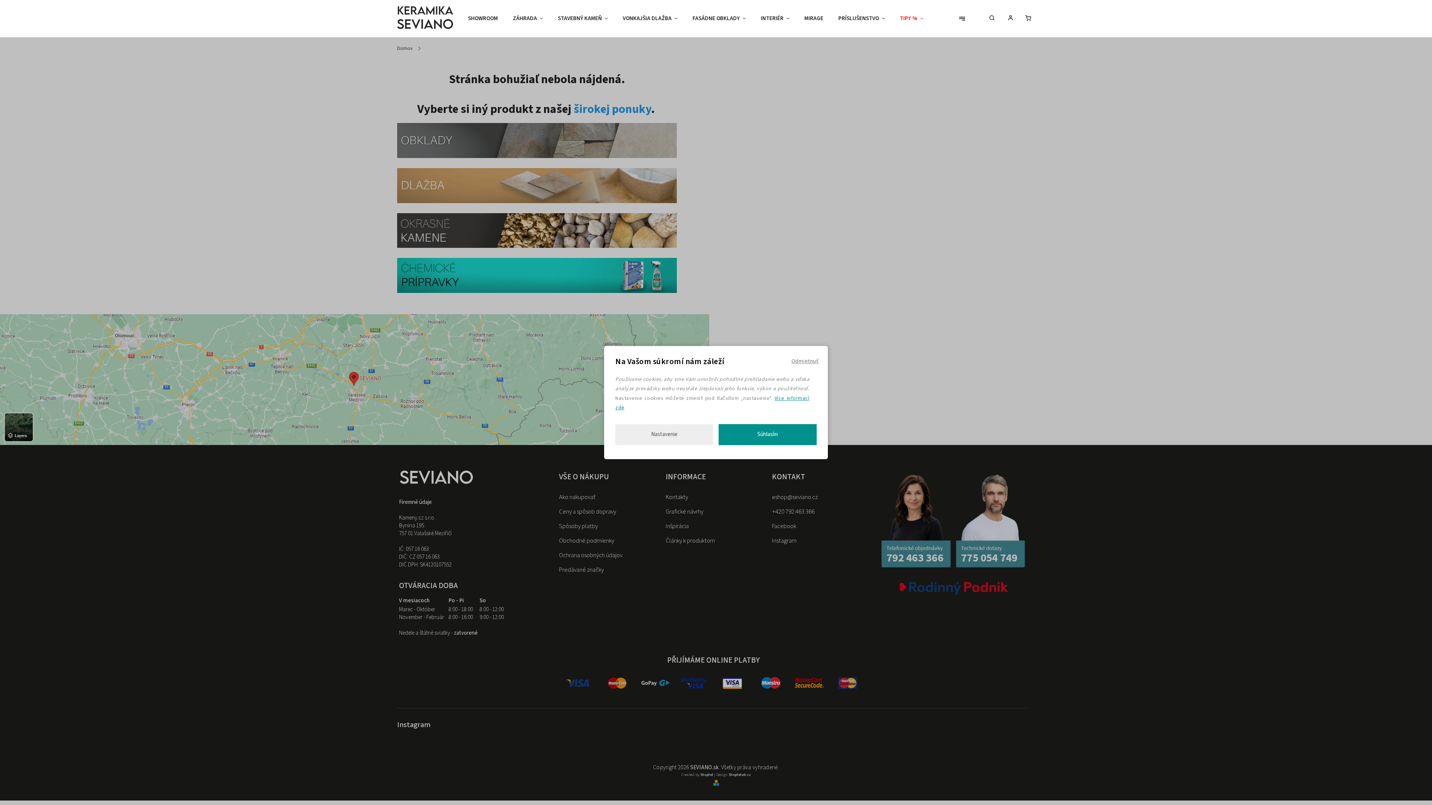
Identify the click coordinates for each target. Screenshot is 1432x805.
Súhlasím (767, 434)
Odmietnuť (805, 361)
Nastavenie (664, 434)
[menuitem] (486, 18)
